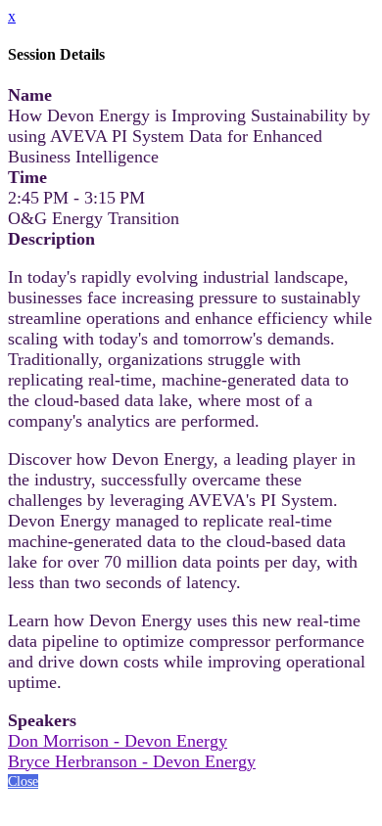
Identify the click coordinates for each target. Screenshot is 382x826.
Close (23, 781)
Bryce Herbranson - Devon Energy (132, 761)
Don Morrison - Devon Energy (117, 741)
